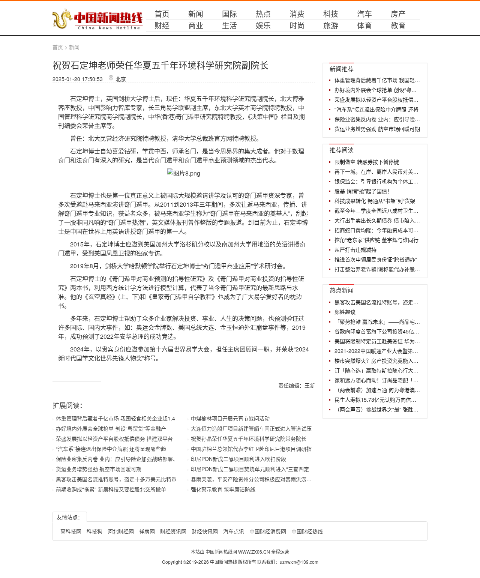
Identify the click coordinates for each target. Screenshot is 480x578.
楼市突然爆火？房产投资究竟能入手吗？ (377, 360)
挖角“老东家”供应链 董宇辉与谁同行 (376, 239)
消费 (297, 13)
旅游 (330, 25)
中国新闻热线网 (222, 551)
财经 (162, 25)
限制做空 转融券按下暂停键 (366, 161)
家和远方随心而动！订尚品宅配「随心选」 (377, 380)
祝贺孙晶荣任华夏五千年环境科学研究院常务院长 (248, 438)
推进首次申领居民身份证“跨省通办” (375, 259)
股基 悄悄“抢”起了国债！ (363, 191)
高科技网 (70, 531)
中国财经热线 (307, 531)
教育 (398, 25)
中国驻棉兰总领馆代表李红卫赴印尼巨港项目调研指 (251, 448)
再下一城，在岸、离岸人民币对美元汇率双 (377, 171)
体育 (364, 25)
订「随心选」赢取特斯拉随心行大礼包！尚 (377, 370)
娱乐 (263, 25)
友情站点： (70, 517)
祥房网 (147, 531)
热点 (263, 13)
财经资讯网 (173, 531)
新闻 (195, 13)
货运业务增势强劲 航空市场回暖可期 (98, 469)
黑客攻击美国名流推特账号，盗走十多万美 (377, 302)
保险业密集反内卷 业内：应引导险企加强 (377, 119)
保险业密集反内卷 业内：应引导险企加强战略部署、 (117, 458)
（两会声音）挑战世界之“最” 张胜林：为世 (377, 409)
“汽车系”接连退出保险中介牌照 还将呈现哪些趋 (111, 448)
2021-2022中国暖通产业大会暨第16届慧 (377, 350)
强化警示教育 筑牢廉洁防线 (223, 489)
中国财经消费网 (267, 531)
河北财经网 (121, 531)
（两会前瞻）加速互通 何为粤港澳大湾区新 (377, 389)
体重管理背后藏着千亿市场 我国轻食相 (377, 80)
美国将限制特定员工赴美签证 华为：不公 (377, 341)
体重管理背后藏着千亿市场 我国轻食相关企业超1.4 (115, 418)
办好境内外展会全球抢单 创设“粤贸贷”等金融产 (111, 428)
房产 (398, 13)
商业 (195, 25)
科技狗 (94, 531)
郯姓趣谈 (345, 311)
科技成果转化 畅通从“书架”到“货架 (374, 200)
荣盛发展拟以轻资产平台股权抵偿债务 (377, 99)
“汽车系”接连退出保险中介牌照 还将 (376, 109)
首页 (162, 13)
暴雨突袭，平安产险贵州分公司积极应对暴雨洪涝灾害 (254, 479)
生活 (229, 25)
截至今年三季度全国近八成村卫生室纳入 (377, 210)
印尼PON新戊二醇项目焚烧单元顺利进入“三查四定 (250, 469)
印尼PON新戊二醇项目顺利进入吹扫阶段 (238, 458)
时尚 (297, 25)
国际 (229, 13)
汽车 (364, 13)
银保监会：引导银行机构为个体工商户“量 (377, 181)
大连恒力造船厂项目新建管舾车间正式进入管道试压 (251, 428)
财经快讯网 (205, 531)
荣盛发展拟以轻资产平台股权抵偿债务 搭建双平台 (114, 438)
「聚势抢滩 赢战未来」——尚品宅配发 (377, 321)
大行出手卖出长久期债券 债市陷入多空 (377, 220)
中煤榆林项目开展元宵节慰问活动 (230, 418)
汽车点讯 (233, 531)
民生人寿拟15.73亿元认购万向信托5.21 (377, 399)
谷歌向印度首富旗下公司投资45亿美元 (377, 331)
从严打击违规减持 (355, 249)
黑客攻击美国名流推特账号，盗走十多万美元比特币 (116, 479)
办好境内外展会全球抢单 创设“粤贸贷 (377, 89)
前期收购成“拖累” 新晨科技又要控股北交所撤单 (111, 489)
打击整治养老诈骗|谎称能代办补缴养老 (377, 269)
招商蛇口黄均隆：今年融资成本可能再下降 (377, 230)
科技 (330, 13)
